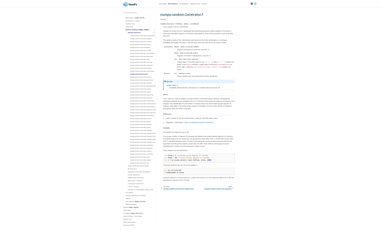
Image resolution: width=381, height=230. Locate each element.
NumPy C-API (127, 219)
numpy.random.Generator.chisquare (141, 65)
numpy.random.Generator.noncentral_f (142, 115)
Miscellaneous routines (133, 21)
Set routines (129, 192)
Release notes (195, 4)
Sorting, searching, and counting (136, 195)
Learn (203, 4)
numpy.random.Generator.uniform (141, 151)
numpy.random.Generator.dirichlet (141, 68)
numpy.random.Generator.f (139, 74)
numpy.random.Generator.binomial (141, 62)
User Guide (162, 4)
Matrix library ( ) (135, 18)
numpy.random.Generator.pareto (140, 121)
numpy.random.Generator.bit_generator (142, 36)
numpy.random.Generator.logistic (140, 92)
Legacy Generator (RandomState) (138, 166)
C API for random (133, 187)
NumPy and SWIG (128, 225)
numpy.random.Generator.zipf (139, 163)
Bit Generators (132, 169)
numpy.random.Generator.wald (140, 157)
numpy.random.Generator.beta (140, 59)
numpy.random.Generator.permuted (141, 56)
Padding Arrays (130, 24)
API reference (173, 4)
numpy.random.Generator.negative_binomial (143, 110)
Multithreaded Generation (136, 178)
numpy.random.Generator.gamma (141, 77)
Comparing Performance (135, 184)
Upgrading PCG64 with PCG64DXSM (139, 172)
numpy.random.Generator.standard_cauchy (143, 133)
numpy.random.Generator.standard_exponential (143, 136)
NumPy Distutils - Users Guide (132, 216)
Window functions (131, 204)
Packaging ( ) (133, 213)
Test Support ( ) (136, 201)
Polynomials (129, 27)
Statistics (128, 198)
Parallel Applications (134, 175)
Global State (127, 210)
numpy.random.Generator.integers (141, 38)
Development (184, 4)
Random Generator (134, 33)
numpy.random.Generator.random (141, 41)
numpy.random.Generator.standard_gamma (143, 139)
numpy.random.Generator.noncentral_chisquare (143, 113)
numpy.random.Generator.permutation (142, 53)
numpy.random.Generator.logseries (141, 98)
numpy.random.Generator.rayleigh (141, 130)
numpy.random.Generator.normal (140, 118)
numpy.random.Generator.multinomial (142, 101)
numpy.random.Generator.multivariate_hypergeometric (143, 104)
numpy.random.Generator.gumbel (141, 83)
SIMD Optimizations (129, 222)
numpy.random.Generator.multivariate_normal (143, 107)
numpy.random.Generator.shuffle (140, 50)
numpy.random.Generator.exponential (142, 71)
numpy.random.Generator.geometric (141, 80)
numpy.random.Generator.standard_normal (143, 142)
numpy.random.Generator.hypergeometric (143, 86)
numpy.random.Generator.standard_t (141, 145)
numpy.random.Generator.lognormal (141, 95)
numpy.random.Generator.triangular (141, 148)
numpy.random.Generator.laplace (140, 89)
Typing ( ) (131, 207)
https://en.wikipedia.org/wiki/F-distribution (198, 122)
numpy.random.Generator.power (140, 127)
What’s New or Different (135, 181)
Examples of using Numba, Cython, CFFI (140, 190)
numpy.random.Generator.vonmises (141, 154)
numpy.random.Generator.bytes (140, 47)
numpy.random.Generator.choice (140, 44)
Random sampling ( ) (138, 30)
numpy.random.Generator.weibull (140, 160)
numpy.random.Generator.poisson (141, 124)
